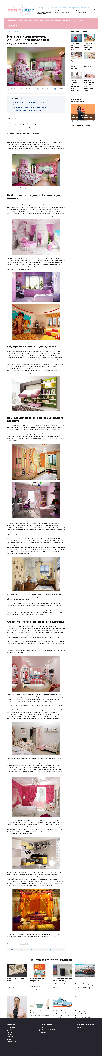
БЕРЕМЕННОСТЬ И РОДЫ (36, 21)
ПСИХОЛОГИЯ (22, 21)
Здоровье (10, 1032)
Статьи (11, 82)
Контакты (80, 1027)
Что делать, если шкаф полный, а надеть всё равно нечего (84, 1013)
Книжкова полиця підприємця (37, 980)
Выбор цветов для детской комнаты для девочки (29, 102)
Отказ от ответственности (47, 1029)
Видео (9, 1039)
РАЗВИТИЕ (66, 21)
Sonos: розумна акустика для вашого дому (62, 980)
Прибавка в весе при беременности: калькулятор (83, 116)
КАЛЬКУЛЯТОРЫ (12, 26)
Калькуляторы (11, 1041)
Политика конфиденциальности (49, 1031)
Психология (11, 1029)
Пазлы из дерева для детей (15, 980)
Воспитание (11, 1027)
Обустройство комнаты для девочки (24, 105)
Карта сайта (42, 1027)
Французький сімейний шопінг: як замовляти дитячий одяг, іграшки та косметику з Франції (84, 982)
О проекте (42, 1032)
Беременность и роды (14, 1031)
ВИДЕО (80, 21)
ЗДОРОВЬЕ (49, 21)
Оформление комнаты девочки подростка (26, 110)
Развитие (10, 1036)
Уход (8, 1038)
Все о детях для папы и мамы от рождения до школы (63, 7)
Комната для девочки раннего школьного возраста (29, 108)
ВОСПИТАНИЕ (12, 21)
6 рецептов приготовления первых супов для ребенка (76, 64)
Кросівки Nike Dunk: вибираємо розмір (60, 1012)
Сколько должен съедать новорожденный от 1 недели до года (76, 86)
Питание (9, 1034)
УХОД (73, 21)
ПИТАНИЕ (58, 21)
